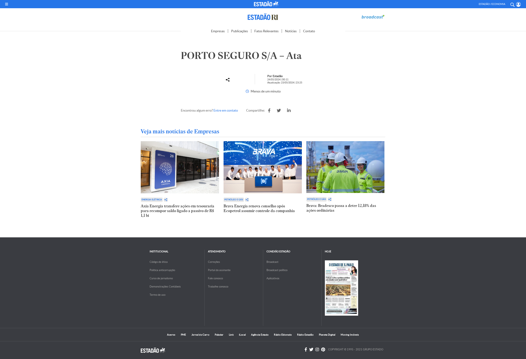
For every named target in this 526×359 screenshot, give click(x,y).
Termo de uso (157, 294)
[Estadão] (267, 3)
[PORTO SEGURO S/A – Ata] (269, 111)
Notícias (291, 31)
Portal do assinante (219, 270)
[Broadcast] (373, 17)
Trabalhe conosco (218, 286)
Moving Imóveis (350, 334)
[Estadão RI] (263, 16)
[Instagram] (317, 349)
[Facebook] (306, 349)
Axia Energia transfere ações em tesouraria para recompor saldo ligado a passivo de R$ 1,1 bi (177, 211)
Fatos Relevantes (266, 31)
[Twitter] (311, 349)
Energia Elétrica (152, 200)
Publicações (239, 31)
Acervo (171, 334)
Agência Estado (260, 334)
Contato (309, 31)
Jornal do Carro (200, 334)
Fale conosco (215, 278)
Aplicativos (272, 278)
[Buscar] (512, 4)
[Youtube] (323, 349)
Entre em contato (225, 110)
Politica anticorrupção (162, 270)
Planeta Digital (327, 334)
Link (231, 334)
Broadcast (272, 261)
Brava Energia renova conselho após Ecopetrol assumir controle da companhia (259, 208)
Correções (214, 261)
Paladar (219, 334)
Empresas (218, 31)
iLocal (242, 334)
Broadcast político (276, 270)
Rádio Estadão (305, 334)
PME (183, 334)
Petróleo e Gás (233, 200)
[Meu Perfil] (518, 4)
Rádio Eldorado (283, 334)
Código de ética (159, 261)
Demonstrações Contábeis (165, 286)
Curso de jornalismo (161, 278)
